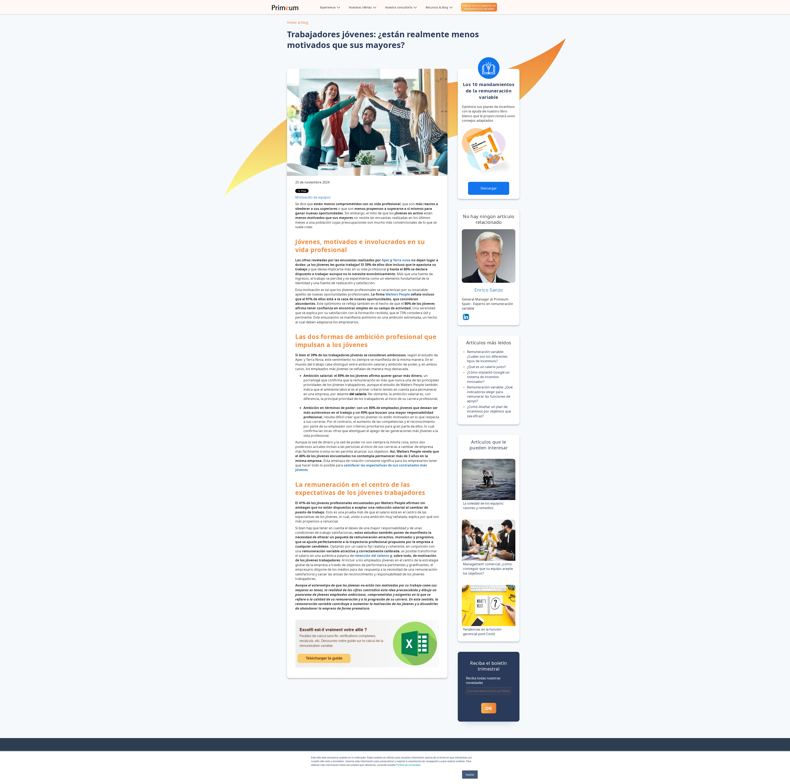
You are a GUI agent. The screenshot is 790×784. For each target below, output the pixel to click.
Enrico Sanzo (488, 290)
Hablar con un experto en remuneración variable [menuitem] (479, 7)
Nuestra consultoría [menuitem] (398, 7)
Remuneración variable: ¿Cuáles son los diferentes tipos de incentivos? (487, 356)
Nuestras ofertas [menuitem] (360, 7)
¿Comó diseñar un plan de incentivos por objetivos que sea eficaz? (489, 411)
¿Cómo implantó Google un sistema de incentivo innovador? (488, 377)
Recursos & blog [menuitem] (437, 7)
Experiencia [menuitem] (328, 7)
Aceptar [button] (470, 774)
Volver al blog (297, 22)
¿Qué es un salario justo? (486, 367)
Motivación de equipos (313, 197)
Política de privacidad (408, 764)
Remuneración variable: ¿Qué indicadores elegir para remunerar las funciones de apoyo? (490, 394)
